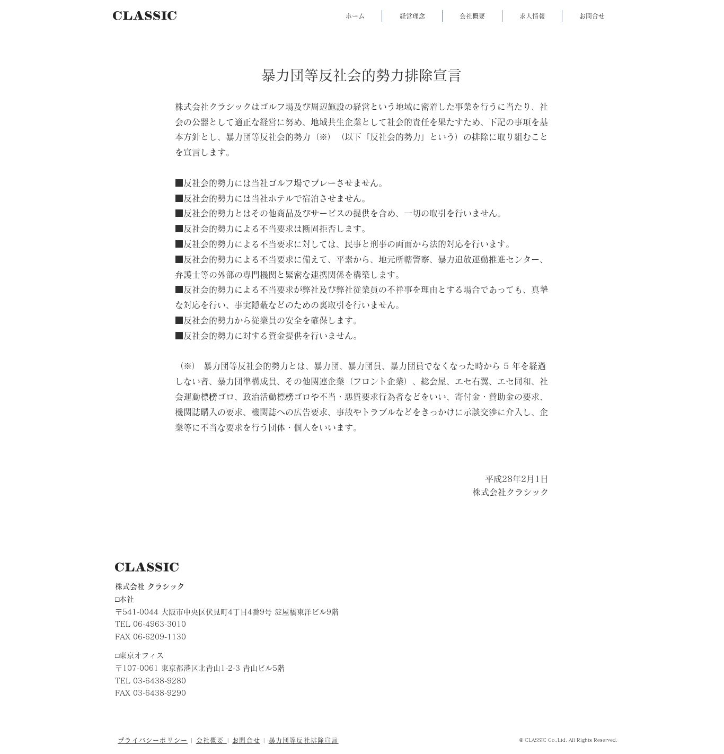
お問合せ (246, 740)
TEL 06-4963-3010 (150, 624)
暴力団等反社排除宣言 (304, 740)
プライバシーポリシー (153, 740)
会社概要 (211, 740)
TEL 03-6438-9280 (150, 681)
